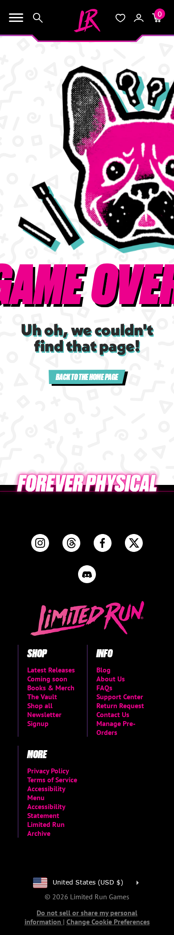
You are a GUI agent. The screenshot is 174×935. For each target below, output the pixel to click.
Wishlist (120, 18)
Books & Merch (51, 687)
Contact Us (112, 714)
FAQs (104, 687)
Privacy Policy (48, 770)
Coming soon (47, 678)
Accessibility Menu (46, 793)
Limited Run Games (87, 20)
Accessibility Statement (46, 811)
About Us (110, 678)
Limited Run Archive (46, 829)
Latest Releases (51, 669)
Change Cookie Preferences (108, 921)
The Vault (42, 696)
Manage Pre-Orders (116, 728)
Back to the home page (87, 376)
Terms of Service (52, 779)
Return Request (120, 705)
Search (38, 18)
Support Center (119, 696)
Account (139, 18)
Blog (103, 669)
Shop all (40, 705)
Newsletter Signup (44, 719)
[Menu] (16, 18)
